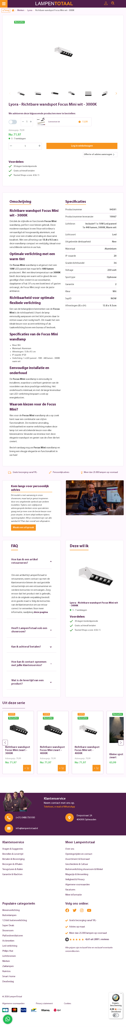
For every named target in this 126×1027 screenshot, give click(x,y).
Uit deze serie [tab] (13, 703)
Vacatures (70, 890)
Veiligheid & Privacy (75, 879)
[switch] (116, 1015)
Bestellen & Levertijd (12, 854)
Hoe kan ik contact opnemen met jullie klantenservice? (28, 664)
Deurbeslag (8, 981)
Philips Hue (7, 951)
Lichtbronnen (9, 956)
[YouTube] (89, 911)
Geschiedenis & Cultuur (76, 864)
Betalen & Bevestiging (13, 859)
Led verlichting (9, 946)
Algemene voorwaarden (77, 884)
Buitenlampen (9, 915)
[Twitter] (75, 911)
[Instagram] (82, 911)
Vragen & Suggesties (12, 849)
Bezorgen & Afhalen (12, 864)
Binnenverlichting (11, 910)
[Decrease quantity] (11, 146)
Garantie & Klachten (12, 874)
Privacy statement (44, 1003)
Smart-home (8, 976)
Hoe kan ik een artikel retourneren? (24, 561)
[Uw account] (105, 3)
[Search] (112, 3)
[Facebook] (67, 911)
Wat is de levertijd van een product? (27, 682)
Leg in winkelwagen (82, 146)
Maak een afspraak (23, 527)
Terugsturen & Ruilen (12, 869)
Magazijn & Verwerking (76, 874)
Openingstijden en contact (78, 854)
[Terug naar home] (14, 10)
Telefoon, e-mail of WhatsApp (59, 807)
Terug (6, 10)
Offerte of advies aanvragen (98, 154)
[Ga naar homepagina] (58, 3)
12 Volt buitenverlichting (14, 920)
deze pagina (41, 612)
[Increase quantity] (39, 146)
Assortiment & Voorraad (77, 859)
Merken (6, 961)
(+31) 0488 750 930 (25, 817)
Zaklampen (8, 966)
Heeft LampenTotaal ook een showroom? (29, 630)
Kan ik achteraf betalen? (26, 647)
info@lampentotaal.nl (27, 828)
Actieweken (8, 941)
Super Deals (8, 925)
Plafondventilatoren (12, 936)
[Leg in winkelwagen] (27, 768)
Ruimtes (6, 971)
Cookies (67, 1003)
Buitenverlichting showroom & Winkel (84, 869)
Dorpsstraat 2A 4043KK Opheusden (86, 817)
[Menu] (4, 4)
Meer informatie (73, 895)
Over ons (69, 849)
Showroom (8, 930)
